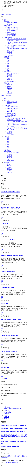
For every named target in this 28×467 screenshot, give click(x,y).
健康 (8, 65)
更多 (2, 201)
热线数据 (9, 78)
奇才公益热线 (7, 412)
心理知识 (6, 57)
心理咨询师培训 (8, 37)
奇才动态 (9, 86)
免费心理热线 (7, 71)
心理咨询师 (7, 25)
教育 (8, 60)
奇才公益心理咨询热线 (13, 73)
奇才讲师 (9, 32)
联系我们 (9, 89)
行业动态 (9, 88)
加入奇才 (9, 91)
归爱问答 (9, 24)
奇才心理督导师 (11, 34)
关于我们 (6, 83)
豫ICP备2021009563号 (12, 462)
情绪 (8, 61)
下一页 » (8, 378)
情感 (8, 63)
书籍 (8, 68)
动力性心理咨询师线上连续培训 (12, 408)
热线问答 (9, 75)
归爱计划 (6, 21)
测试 (8, 70)
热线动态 (9, 76)
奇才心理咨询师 (11, 35)
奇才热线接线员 (11, 81)
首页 (5, 19)
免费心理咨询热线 (11, 456)
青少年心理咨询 (21, 456)
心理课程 (9, 52)
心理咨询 (6, 413)
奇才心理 (15, 460)
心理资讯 (9, 53)
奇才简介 (9, 84)
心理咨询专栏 (10, 55)
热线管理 (9, 79)
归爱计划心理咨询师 (12, 29)
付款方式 (9, 93)
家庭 (8, 58)
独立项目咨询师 (11, 30)
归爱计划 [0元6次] (12, 22)
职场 (8, 66)
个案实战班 (7, 407)
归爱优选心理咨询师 (12, 27)
